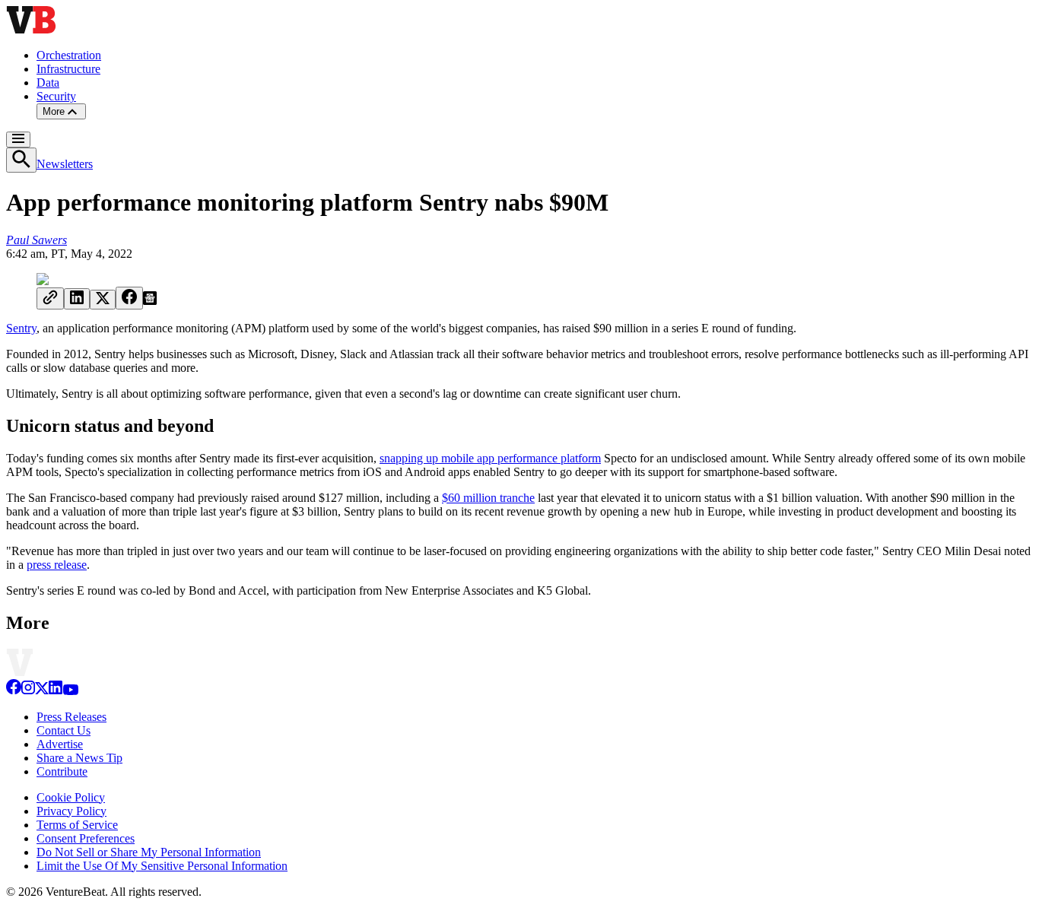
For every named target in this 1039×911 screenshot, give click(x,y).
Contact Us (64, 730)
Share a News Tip (79, 757)
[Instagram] (28, 690)
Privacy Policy (71, 811)
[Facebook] (13, 690)
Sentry (21, 328)
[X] (42, 690)
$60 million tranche (488, 497)
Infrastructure (68, 68)
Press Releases (71, 716)
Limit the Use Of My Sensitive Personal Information (162, 865)
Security (56, 96)
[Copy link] (50, 298)
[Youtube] (70, 690)
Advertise (60, 744)
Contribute (62, 771)
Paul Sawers (36, 239)
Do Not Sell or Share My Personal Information (149, 852)
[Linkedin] (55, 690)
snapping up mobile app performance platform (490, 458)
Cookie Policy (71, 797)
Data (48, 82)
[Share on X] (103, 299)
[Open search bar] (21, 160)
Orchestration (69, 55)
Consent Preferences (86, 838)
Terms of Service (77, 824)
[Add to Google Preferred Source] (150, 300)
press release (57, 564)
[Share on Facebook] (129, 298)
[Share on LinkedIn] (77, 298)
